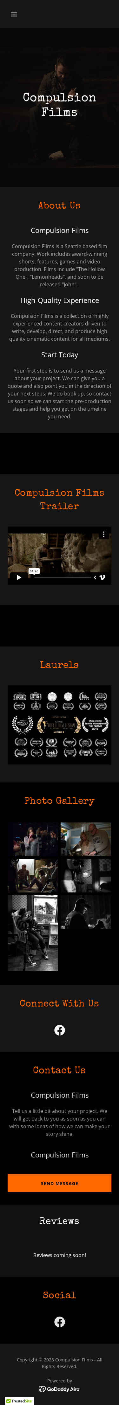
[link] (60, 1031)
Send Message (59, 1183)
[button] (19, 14)
